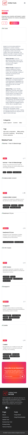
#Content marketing (8, 133)
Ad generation (6, 205)
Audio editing (16, 354)
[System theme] (6, 408)
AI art (4, 172)
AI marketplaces (7, 315)
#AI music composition (9, 131)
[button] (14, 158)
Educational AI (6, 280)
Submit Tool (5, 419)
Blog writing (6, 207)
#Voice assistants (8, 135)
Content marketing (7, 278)
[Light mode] (4, 408)
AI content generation (8, 242)
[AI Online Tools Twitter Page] (13, 394)
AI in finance (6, 276)
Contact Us (5, 417)
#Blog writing (20, 131)
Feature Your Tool (7, 422)
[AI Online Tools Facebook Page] (11, 394)
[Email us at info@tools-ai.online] (9, 394)
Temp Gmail (17, 415)
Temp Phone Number (19, 417)
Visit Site (15, 23)
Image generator (7, 319)
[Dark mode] (9, 408)
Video (20, 122)
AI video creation (17, 172)
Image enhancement (14, 317)
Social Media (6, 358)
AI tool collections (19, 242)
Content (15, 122)
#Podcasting (19, 133)
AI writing (21, 205)
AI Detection (14, 205)
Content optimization (15, 207)
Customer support (18, 278)
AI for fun (9, 172)
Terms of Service (6, 427)
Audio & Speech (7, 122)
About (4, 415)
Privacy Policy (6, 424)
